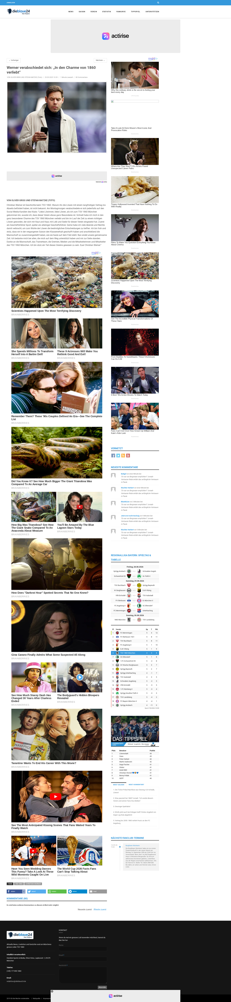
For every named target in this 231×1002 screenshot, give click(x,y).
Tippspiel (135, 12)
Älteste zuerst (100, 909)
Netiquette (36, 998)
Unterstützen (152, 12)
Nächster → (100, 60)
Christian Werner (33, 884)
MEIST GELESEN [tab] (118, 785)
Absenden (102, 987)
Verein (94, 12)
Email (61, 955)
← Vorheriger (14, 60)
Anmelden (11, 2)
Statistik (106, 12)
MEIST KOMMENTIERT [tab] (136, 784)
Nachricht (63, 965)
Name (61, 945)
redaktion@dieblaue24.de (16, 981)
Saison (82, 12)
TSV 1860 (18, 884)
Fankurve (121, 12)
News (70, 12)
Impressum (47, 998)
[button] (16, 891)
